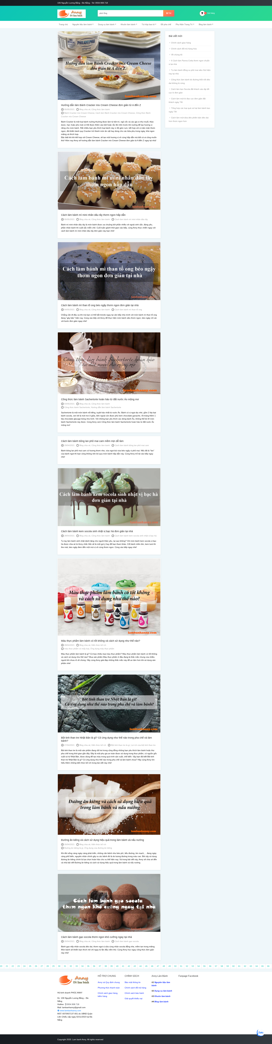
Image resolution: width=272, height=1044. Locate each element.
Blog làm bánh (205, 24)
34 (82, 966)
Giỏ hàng (210, 13)
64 (257, 966)
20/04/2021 (69, 941)
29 (53, 966)
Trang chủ (63, 24)
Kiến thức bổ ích (99, 645)
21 (7, 966)
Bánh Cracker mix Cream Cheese (79, 113)
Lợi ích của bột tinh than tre (143, 745)
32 (71, 966)
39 (111, 966)
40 (117, 966)
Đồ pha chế (166, 24)
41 (123, 966)
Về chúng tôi (176, 54)
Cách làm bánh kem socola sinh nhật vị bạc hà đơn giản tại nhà (97, 531)
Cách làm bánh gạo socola (127, 941)
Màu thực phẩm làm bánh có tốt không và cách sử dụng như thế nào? (100, 640)
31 (65, 966)
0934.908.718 (73, 1004)
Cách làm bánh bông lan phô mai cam (132, 445)
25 (30, 966)
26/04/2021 (69, 844)
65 (262, 966)
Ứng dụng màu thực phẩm (102, 648)
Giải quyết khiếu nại (133, 998)
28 (47, 966)
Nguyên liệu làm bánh (82, 24)
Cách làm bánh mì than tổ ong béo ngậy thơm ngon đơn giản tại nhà (100, 305)
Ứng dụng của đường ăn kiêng (98, 848)
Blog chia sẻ (84, 109)
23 (18, 966)
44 (140, 966)
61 (239, 966)
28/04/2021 (69, 536)
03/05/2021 (69, 404)
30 (59, 966)
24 (24, 966)
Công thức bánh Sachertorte (77, 407)
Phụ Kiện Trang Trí (184, 24)
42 (129, 966)
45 (146, 966)
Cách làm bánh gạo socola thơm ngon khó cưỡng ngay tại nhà (96, 937)
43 (135, 966)
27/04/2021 (69, 745)
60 (233, 966)
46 (152, 966)
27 (42, 966)
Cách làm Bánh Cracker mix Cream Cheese (115, 113)
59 (228, 966)
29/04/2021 (69, 445)
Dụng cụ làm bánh (106, 24)
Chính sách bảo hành (134, 993)
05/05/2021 (69, 109)
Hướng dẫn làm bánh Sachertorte (106, 407)
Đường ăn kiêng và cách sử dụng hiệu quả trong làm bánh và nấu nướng (102, 840)
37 (100, 966)
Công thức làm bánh (101, 109)
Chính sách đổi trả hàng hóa (184, 49)
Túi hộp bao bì (148, 24)
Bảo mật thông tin (133, 982)
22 (13, 966)
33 (77, 966)
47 (158, 966)
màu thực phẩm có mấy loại (76, 648)
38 (106, 966)
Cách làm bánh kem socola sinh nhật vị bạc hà (136, 536)
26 (36, 966)
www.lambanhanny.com (70, 1010)
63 (251, 966)
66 (268, 966)
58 (222, 966)
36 (94, 966)
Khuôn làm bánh (128, 24)
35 (88, 966)
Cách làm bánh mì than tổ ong (128, 309)
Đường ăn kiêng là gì (73, 848)
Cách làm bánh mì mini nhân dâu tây (131, 219)
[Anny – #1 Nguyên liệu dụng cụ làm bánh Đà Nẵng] (71, 13)
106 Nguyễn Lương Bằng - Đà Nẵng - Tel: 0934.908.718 (82, 3)
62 (245, 966)
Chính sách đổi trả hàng (135, 988)
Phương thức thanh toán (109, 988)
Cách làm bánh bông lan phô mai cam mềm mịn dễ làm (92, 441)
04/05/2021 (69, 309)
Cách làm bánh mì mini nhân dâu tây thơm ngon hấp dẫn (93, 215)
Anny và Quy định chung (109, 982)
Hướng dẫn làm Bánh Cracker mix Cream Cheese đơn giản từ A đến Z (101, 105)
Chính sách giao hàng (181, 43)
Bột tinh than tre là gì (120, 745)
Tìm (169, 13)
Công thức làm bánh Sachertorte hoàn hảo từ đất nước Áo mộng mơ (100, 399)
